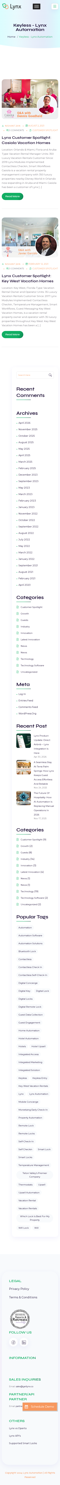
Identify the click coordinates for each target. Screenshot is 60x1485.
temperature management (33, 1165)
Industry (25, 626)
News (24, 646)
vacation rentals (27, 1208)
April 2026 (24, 423)
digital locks (25, 998)
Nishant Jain (12, 126)
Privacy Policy (19, 1289)
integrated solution (29, 1070)
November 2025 (27, 429)
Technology (27, 659)
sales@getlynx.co (24, 1386)
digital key (24, 991)
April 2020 (24, 585)
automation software (30, 935)
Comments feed (28, 707)
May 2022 (24, 546)
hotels (22, 1046)
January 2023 (26, 507)
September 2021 (28, 565)
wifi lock (23, 1227)
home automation (28, 1030)
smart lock (44, 1149)
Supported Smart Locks (23, 1443)
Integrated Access (28, 1054)
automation (25, 927)
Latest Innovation (30, 639)
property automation (30, 1117)
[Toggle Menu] (36, 6)
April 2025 (24, 455)
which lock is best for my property (35, 1218)
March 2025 (25, 461)
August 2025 (26, 442)
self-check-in (26, 1141)
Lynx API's (15, 1435)
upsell (41, 1184)
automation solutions (30, 943)
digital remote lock (29, 1006)
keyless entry (39, 1078)
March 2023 (25, 494)
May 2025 (24, 448)
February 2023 (27, 500)
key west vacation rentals (33, 1086)
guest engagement (29, 1022)
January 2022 (26, 559)
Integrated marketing (30, 1062)
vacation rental (27, 1200)
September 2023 (28, 481)
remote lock (26, 1125)
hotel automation (28, 1038)
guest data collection (30, 1014)
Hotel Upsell (38, 1046)
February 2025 (27, 468)
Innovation (26, 633)
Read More (12, 196)
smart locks (25, 1157)
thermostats (25, 1184)
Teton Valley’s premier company (35, 1175)
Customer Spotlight (45, 130)
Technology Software (32, 665)
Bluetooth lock (27, 951)
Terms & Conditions (23, 1297)
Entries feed (25, 700)
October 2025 (26, 436)
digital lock (42, 991)
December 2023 (28, 474)
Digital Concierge (28, 983)
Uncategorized (29, 672)
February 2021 (26, 578)
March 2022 (25, 552)
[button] (40, 1407)
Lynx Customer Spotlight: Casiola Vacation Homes (26, 140)
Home (11, 36)
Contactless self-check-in (32, 975)
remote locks (26, 1133)
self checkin (25, 1149)
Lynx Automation (38, 1094)
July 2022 (24, 539)
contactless (24, 959)
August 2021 (25, 572)
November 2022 (28, 513)
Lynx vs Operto (18, 1428)
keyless (22, 1078)
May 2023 (24, 487)
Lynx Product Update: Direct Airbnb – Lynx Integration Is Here (42, 744)
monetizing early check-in (33, 1109)
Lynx (21, 1094)
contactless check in (30, 967)
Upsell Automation (28, 1192)
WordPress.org (27, 713)
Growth (25, 613)
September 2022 (28, 526)
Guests (24, 620)
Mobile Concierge (28, 1101)
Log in (22, 694)
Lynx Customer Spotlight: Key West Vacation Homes (27, 278)
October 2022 (26, 520)
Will (36, 1227)
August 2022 (26, 533)
